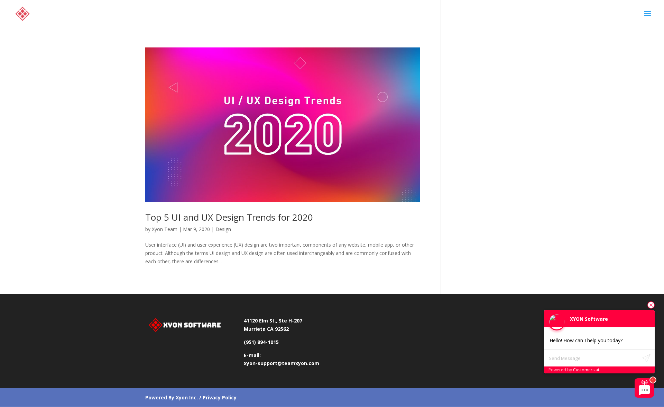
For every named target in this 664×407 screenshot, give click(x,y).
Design (223, 229)
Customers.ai (586, 370)
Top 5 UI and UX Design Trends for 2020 (229, 217)
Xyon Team (164, 229)
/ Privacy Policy (217, 397)
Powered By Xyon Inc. (171, 397)
